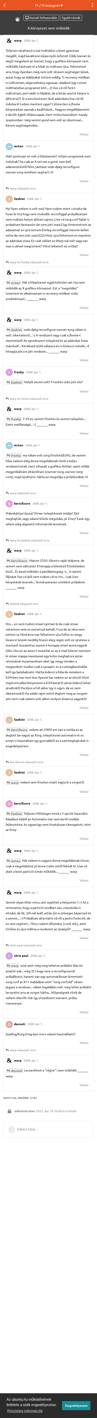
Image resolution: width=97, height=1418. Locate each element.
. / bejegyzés (47, 5)
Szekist (16, 330)
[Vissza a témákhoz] (4, 5)
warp (14, 783)
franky (16, 419)
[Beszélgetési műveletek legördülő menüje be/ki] (92, 5)
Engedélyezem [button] (76, 1405)
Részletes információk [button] (25, 1411)
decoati (16, 1071)
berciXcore (19, 561)
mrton (15, 283)
